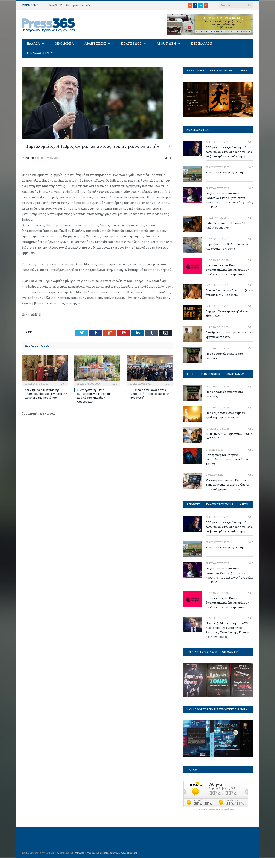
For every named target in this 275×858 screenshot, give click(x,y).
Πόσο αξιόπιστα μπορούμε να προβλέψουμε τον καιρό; (225, 415)
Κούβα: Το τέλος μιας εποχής (70, 5)
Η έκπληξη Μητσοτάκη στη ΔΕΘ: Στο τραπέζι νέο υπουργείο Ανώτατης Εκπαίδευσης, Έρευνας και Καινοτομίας (228, 630)
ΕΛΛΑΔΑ (33, 43)
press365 (31, 157)
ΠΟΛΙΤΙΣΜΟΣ (131, 43)
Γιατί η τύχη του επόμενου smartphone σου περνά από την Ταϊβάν (227, 459)
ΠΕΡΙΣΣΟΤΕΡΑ (38, 53)
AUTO (244, 504)
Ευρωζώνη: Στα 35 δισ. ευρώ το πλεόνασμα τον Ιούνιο (227, 246)
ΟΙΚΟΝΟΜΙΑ (64, 43)
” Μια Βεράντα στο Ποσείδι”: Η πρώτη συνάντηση (226, 225)
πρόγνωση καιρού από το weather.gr (216, 809)
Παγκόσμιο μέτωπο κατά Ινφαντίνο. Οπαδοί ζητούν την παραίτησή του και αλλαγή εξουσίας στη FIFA (229, 200)
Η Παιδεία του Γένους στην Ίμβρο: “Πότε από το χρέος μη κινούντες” (150, 393)
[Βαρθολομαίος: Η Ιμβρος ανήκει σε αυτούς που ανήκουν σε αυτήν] (92, 138)
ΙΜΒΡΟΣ (168, 157)
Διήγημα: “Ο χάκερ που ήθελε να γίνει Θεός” (227, 313)
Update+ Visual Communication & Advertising (106, 853)
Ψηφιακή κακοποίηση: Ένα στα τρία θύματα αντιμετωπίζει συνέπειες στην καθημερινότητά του (229, 484)
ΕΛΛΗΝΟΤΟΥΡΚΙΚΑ (220, 504)
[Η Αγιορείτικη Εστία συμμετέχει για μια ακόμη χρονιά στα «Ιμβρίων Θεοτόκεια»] (97, 370)
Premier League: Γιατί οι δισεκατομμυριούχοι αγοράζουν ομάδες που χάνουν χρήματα (227, 269)
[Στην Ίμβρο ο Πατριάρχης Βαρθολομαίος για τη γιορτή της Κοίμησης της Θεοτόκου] (45, 370)
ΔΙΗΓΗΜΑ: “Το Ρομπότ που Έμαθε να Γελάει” (229, 436)
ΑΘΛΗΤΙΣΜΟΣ (95, 43)
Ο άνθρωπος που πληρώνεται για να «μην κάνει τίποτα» (229, 334)
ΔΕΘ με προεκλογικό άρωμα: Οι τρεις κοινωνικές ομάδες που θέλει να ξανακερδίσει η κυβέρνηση (229, 151)
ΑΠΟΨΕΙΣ (193, 504)
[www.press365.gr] (48, 24)
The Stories (210, 374)
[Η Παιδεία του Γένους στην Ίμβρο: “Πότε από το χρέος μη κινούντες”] (150, 370)
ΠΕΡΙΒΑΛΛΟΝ (201, 43)
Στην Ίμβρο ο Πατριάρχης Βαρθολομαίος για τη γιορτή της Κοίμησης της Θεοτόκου (46, 393)
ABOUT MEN (166, 43)
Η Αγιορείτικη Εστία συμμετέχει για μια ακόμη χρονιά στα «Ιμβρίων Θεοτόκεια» (94, 396)
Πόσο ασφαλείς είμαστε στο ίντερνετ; (224, 356)
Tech (190, 374)
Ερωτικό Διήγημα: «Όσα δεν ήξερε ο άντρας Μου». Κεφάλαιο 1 (229, 292)
